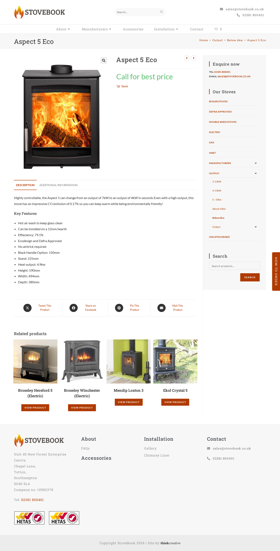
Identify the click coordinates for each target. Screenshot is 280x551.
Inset (212, 152)
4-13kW (216, 190)
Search (249, 277)
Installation (158, 439)
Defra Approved (220, 111)
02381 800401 (222, 71)
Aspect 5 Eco (256, 40)
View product (35, 407)
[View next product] (194, 58)
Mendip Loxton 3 (128, 390)
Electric (214, 132)
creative (170, 543)
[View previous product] (187, 58)
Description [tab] (25, 185)
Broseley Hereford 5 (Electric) (35, 393)
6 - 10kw (216, 199)
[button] (103, 60)
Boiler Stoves (218, 101)
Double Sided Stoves (222, 121)
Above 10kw (219, 208)
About (88, 439)
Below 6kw (218, 217)
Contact (216, 439)
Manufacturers (220, 163)
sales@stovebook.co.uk (234, 76)
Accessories (96, 458)
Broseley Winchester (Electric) (82, 393)
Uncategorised (219, 236)
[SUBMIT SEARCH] (162, 12)
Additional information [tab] (58, 185)
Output (214, 173)
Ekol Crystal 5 (175, 390)
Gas (211, 142)
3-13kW (216, 181)
